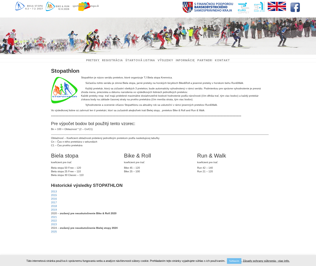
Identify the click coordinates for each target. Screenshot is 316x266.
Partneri (204, 60)
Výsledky (165, 60)
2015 (54, 195)
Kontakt (222, 60)
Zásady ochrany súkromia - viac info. (266, 260)
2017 (54, 202)
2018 (54, 206)
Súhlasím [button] (234, 261)
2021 (54, 216)
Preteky (92, 60)
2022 (54, 220)
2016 (54, 198)
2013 (54, 191)
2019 (54, 209)
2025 (54, 231)
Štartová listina (140, 60)
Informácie (185, 60)
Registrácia (112, 60)
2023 (54, 224)
